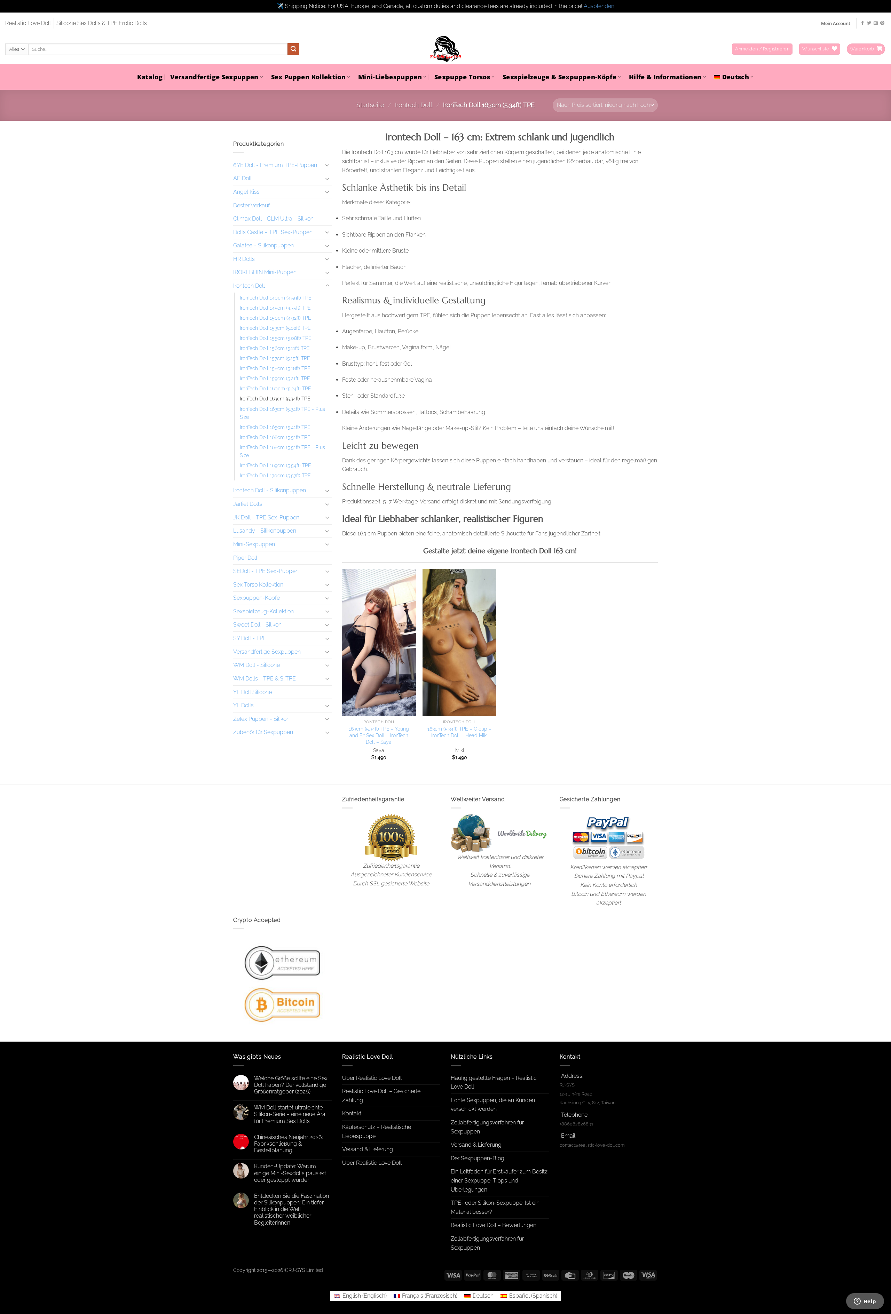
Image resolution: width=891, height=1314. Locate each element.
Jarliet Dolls (247, 504)
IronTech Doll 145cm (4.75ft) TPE (275, 308)
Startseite (370, 105)
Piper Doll (245, 557)
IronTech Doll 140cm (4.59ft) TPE (276, 298)
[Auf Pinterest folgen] (882, 23)
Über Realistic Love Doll (372, 1078)
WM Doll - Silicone (256, 665)
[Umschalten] (327, 165)
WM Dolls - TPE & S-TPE (264, 678)
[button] (762, 49)
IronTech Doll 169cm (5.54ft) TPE (275, 465)
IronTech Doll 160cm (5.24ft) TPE (275, 388)
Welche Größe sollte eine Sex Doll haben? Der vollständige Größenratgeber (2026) (291, 1085)
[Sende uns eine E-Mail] (876, 23)
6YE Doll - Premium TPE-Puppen (275, 165)
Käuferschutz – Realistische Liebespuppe (376, 1131)
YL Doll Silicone (252, 691)
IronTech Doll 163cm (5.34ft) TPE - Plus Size (282, 413)
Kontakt (351, 1113)
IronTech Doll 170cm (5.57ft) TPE (275, 475)
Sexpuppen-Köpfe (256, 598)
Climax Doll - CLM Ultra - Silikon (273, 218)
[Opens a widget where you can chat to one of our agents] (865, 1302)
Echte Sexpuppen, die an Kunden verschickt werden (493, 1105)
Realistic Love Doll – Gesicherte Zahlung (381, 1096)
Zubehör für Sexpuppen (263, 732)
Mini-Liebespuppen (390, 77)
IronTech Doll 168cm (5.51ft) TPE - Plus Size (282, 451)
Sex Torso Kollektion (258, 584)
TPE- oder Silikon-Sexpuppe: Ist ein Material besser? (495, 1207)
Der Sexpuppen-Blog (477, 1158)
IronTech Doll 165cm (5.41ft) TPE (275, 427)
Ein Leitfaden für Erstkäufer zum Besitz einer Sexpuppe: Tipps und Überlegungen (499, 1180)
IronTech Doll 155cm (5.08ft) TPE (276, 338)
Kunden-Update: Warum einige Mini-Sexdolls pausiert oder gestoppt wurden (290, 1173)
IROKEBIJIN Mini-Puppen (265, 272)
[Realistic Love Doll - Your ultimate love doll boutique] (445, 49)
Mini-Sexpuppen (254, 544)
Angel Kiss (246, 192)
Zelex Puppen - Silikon (261, 719)
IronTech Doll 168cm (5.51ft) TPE (275, 437)
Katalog (149, 77)
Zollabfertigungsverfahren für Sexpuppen (487, 1127)
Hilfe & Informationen (665, 77)
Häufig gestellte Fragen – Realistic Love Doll (494, 1082)
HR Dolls (244, 259)
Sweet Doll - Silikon (257, 624)
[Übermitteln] (293, 49)
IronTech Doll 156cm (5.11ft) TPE (275, 348)
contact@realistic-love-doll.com (592, 1145)
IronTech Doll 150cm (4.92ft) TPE (275, 318)
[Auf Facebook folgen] (862, 23)
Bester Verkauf (251, 205)
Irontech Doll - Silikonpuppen (269, 490)
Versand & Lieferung (367, 1149)
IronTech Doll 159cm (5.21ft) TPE (275, 378)
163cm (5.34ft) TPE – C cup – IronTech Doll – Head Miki (459, 732)
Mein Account (835, 23)
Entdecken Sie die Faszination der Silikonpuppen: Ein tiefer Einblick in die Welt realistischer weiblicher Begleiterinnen (291, 1209)
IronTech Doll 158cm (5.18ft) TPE (275, 368)
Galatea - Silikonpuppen (263, 245)
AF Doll (242, 178)
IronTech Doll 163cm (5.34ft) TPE (275, 398)
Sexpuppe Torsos (462, 77)
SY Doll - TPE (250, 638)
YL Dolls (243, 705)
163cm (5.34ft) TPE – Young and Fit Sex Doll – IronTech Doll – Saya (379, 735)
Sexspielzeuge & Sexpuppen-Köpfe (559, 77)
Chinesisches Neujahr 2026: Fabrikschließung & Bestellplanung (288, 1144)
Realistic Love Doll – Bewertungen (493, 1225)
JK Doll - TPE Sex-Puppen (266, 517)
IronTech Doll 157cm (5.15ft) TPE (275, 358)
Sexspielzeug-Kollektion (263, 611)
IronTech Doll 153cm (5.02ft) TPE (275, 328)
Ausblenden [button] (599, 6)
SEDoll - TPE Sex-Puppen (266, 571)
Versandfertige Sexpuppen (214, 77)
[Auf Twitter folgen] (869, 23)
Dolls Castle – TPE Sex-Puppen (273, 232)
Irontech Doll (413, 105)
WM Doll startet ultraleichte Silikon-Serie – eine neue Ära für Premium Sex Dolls (289, 1114)
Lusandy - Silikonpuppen (264, 530)
